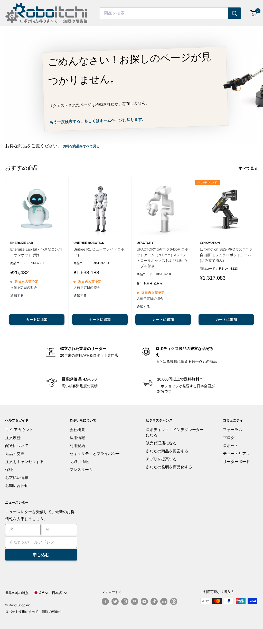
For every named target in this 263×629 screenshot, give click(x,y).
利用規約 (77, 445)
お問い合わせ (16, 485)
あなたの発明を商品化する (169, 467)
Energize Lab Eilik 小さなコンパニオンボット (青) (36, 252)
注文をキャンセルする (24, 461)
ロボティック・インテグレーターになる (175, 432)
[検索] (234, 13)
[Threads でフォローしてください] (173, 601)
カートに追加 (37, 319)
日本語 (58, 593)
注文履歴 (13, 437)
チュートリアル (236, 453)
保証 (9, 469)
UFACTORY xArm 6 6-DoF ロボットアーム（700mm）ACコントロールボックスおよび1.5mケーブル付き (162, 257)
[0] (253, 13)
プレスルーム (81, 469)
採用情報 (77, 437)
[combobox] (164, 13)
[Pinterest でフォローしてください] (134, 601)
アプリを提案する (161, 459)
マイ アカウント (19, 429)
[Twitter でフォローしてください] (115, 601)
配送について (16, 445)
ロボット (230, 445)
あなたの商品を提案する (167, 451)
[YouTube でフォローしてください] (144, 601)
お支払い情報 (16, 477)
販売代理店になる (161, 443)
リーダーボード (236, 461)
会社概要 (77, 429)
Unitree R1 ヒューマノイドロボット (98, 252)
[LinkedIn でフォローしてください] (163, 601)
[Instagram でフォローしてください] (124, 601)
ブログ (228, 437)
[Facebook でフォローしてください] (105, 601)
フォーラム (232, 429)
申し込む (41, 555)
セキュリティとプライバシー (95, 453)
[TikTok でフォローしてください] (154, 601)
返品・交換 (14, 453)
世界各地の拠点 (17, 593)
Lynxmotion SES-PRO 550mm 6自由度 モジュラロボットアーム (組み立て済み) (226, 254)
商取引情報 (79, 461)
